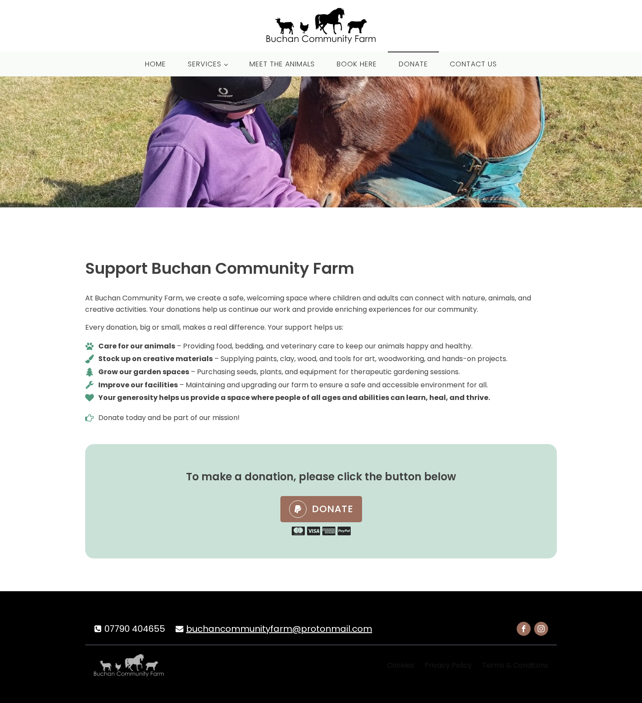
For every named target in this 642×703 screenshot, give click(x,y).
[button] (321, 509)
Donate (413, 64)
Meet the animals (282, 64)
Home (155, 64)
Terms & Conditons (515, 665)
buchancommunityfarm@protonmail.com (279, 629)
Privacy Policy (448, 665)
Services (204, 64)
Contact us (473, 64)
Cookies (400, 665)
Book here (357, 64)
